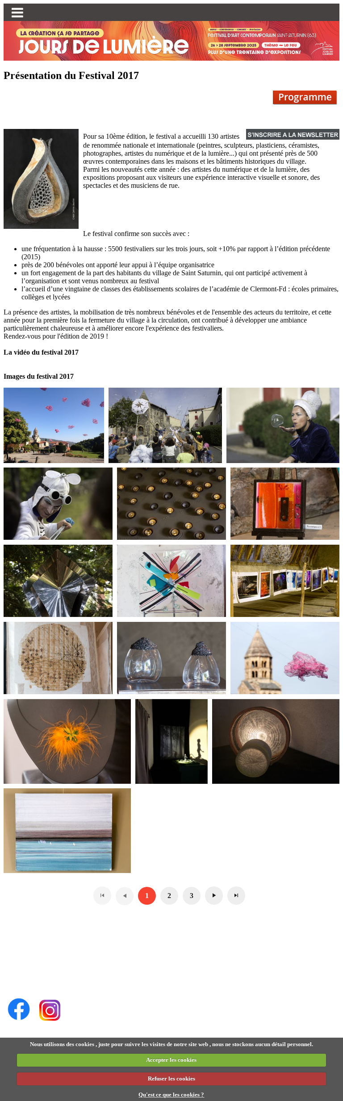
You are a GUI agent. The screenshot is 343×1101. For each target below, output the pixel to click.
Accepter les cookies (171, 1059)
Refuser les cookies (171, 1078)
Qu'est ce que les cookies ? (171, 1094)
